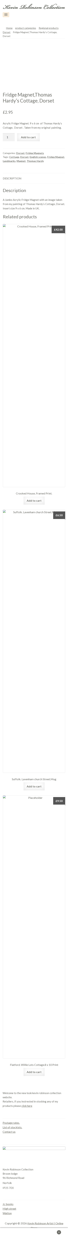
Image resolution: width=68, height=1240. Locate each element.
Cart (52, 1231)
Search (34, 1234)
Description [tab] (12, 178)
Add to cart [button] (34, 500)
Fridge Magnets (35, 153)
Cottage (14, 156)
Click (59, 15)
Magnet (21, 160)
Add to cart (28, 137)
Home (9, 27)
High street (9, 1208)
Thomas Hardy (35, 160)
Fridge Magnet (55, 156)
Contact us (9, 1131)
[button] (6, 14)
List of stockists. (12, 1127)
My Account (11, 1234)
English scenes (38, 156)
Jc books (8, 1204)
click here (26, 1105)
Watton (7, 1213)
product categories (25, 27)
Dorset (6, 32)
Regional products (49, 27)
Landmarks (9, 160)
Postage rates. (11, 1122)
